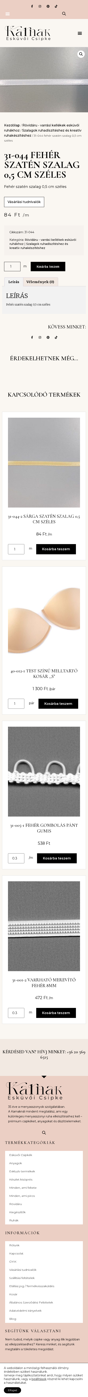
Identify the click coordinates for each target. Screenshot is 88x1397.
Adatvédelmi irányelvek (25, 1310)
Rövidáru (15, 1204)
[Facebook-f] (32, 6)
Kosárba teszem (48, 266)
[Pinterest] (48, 6)
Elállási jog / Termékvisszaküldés (31, 1286)
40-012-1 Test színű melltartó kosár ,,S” (44, 673)
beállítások (39, 1379)
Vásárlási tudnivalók (22, 1270)
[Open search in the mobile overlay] (64, 14)
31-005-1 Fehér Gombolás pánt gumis (44, 828)
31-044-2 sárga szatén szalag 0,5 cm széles (44, 519)
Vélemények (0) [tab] (40, 282)
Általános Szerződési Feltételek (31, 1302)
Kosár (13, 1294)
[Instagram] (40, 6)
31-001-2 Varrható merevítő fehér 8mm (44, 982)
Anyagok (15, 1163)
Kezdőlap (12, 125)
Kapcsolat (16, 1253)
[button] (7, 13)
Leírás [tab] (13, 282)
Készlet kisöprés (20, 1179)
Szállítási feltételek (22, 1278)
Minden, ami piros (22, 1196)
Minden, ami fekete (23, 1187)
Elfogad (12, 1390)
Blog (12, 1319)
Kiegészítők (17, 1212)
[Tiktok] (56, 6)
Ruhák (13, 1220)
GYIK (12, 1261)
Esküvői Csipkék (20, 1155)
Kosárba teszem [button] (56, 549)
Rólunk (14, 1245)
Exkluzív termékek (22, 1171)
